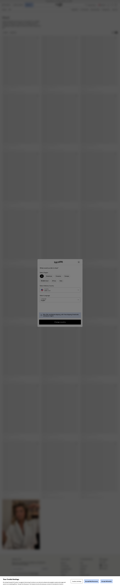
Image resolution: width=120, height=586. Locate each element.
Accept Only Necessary (91, 581)
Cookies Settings (76, 581)
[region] (60, 581)
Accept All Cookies (106, 581)
